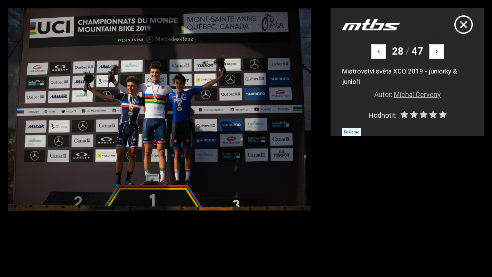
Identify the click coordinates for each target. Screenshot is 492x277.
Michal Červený (417, 94)
